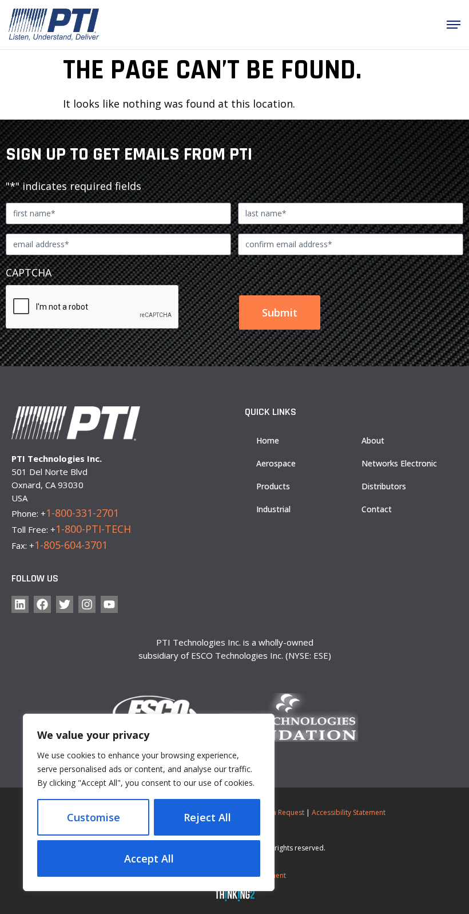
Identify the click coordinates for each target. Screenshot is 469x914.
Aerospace (276, 463)
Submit (279, 312)
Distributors (383, 486)
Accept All (149, 858)
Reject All (207, 817)
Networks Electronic (399, 463)
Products (273, 486)
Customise (93, 817)
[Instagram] (87, 604)
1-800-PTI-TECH (93, 529)
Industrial (273, 509)
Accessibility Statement (348, 812)
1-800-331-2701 (82, 513)
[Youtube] (109, 604)
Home (267, 440)
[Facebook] (42, 604)
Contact (376, 509)
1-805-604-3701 (71, 545)
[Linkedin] (20, 604)
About (372, 440)
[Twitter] (64, 604)
